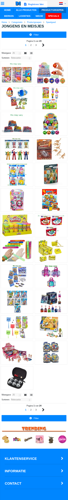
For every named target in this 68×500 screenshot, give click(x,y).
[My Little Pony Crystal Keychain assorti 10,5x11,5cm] (51, 276)
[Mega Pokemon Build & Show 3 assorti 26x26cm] (51, 225)
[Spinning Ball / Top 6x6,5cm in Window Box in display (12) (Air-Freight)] (51, 73)
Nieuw (39, 16)
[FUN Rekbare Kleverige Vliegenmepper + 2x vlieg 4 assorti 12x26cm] (17, 327)
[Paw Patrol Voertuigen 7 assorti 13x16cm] (17, 302)
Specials (53, 16)
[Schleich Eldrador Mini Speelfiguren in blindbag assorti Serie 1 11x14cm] (51, 174)
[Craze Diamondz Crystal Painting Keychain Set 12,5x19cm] (17, 200)
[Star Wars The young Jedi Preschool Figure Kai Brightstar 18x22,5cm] (51, 327)
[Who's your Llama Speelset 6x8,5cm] (17, 123)
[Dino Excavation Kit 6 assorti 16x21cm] (51, 149)
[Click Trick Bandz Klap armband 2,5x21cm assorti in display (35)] (17, 251)
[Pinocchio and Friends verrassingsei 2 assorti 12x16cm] (17, 98)
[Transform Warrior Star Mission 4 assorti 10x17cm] (17, 149)
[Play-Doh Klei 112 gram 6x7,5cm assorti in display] (17, 225)
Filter (36, 34)
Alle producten (26, 10)
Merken (9, 16)
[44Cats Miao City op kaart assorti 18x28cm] (17, 73)
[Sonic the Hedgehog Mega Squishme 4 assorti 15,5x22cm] (17, 174)
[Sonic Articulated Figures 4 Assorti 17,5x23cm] (51, 352)
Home (7, 10)
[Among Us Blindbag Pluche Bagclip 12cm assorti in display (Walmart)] (51, 302)
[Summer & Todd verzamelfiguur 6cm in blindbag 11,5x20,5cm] (51, 98)
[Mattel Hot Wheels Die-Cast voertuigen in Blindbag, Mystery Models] (17, 276)
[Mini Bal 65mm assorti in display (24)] (51, 123)
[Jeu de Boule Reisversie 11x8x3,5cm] (17, 378)
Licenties (24, 16)
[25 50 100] (17, 53)
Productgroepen (52, 10)
